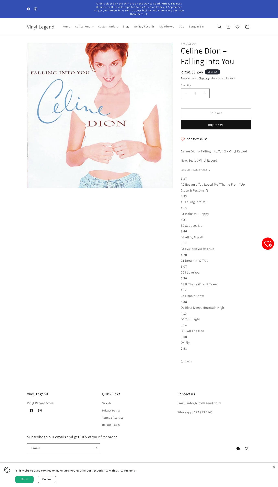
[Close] (274, 467)
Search (106, 403)
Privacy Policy (111, 410)
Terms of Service (113, 417)
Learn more (128, 470)
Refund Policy (111, 425)
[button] (84, 26)
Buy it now (216, 125)
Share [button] (188, 361)
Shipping (204, 78)
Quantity (186, 85)
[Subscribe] (95, 448)
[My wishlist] (237, 26)
